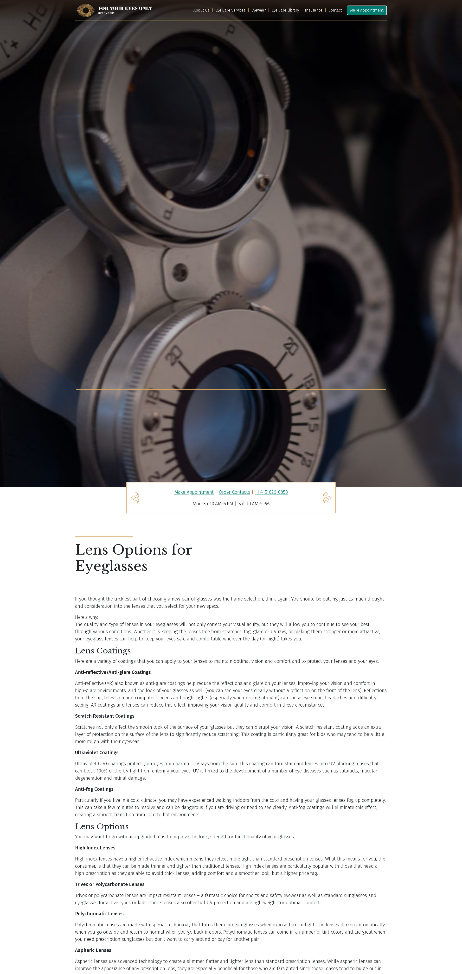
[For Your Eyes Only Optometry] (114, 10)
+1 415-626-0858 (271, 492)
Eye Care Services (230, 10)
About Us (201, 10)
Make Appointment (367, 10)
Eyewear (258, 10)
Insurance (313, 10)
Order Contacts (234, 492)
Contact (335, 10)
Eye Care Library (285, 10)
